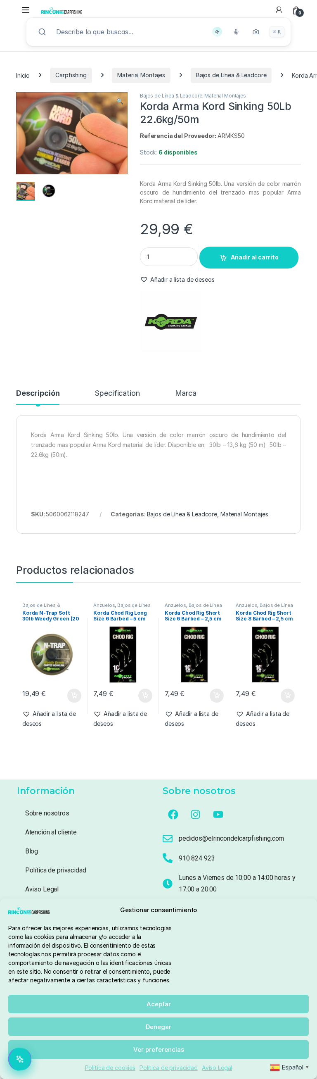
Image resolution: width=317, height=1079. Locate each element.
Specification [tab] (117, 393)
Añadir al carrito (255, 257)
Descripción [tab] (37, 393)
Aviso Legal (217, 1067)
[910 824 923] (168, 858)
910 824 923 (197, 858)
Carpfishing (70, 74)
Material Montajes (141, 74)
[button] (119, 101)
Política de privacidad (169, 1067)
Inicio (23, 74)
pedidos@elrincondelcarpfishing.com (231, 838)
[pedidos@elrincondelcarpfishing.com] (168, 839)
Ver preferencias (158, 1049)
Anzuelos (104, 605)
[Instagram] (195, 814)
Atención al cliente (51, 832)
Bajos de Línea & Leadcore (231, 74)
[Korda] (171, 321)
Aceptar (159, 1004)
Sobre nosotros (47, 813)
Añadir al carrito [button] (72, 696)
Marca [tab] (185, 393)
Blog (31, 851)
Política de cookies (110, 1067)
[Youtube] (218, 814)
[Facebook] (173, 814)
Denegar (158, 1027)
